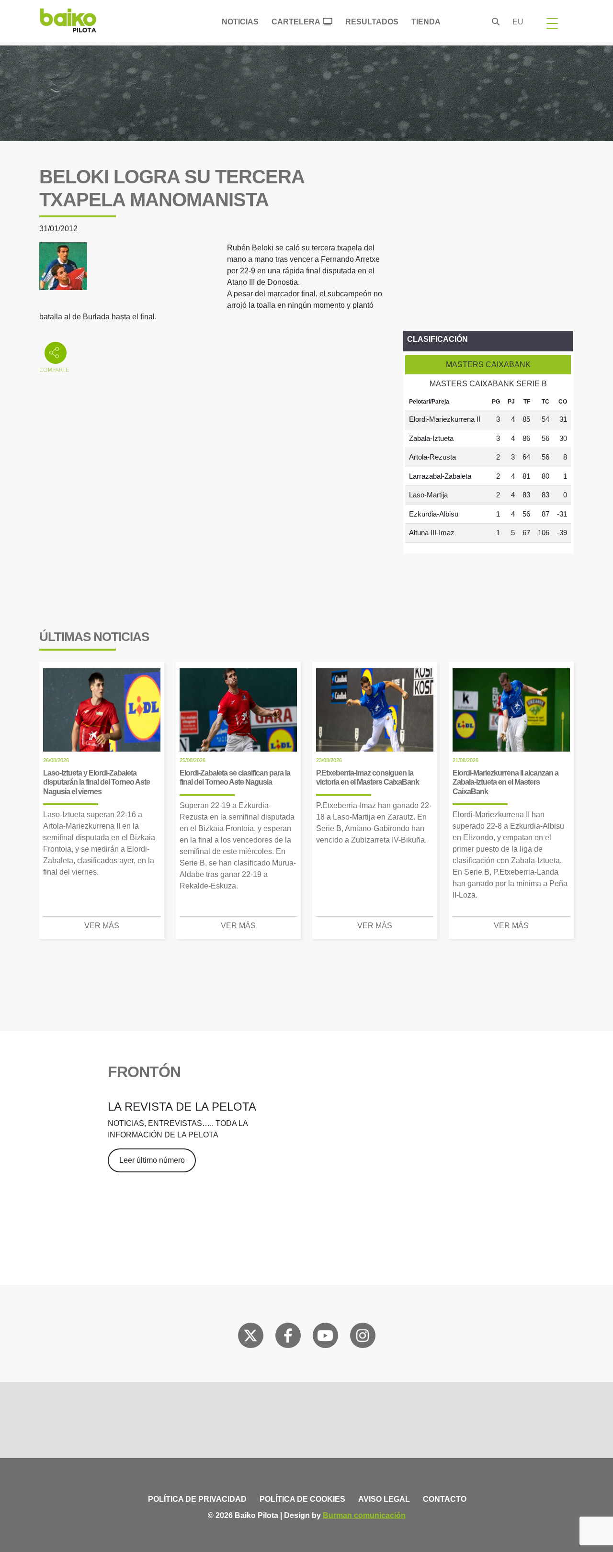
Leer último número (152, 1160)
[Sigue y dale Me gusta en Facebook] (288, 1337)
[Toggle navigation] (552, 23)
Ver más (101, 926)
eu (517, 22)
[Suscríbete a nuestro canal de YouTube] (325, 1337)
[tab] (488, 364)
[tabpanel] (488, 468)
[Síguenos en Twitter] (250, 1337)
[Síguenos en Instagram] (362, 1337)
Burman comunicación (364, 1515)
